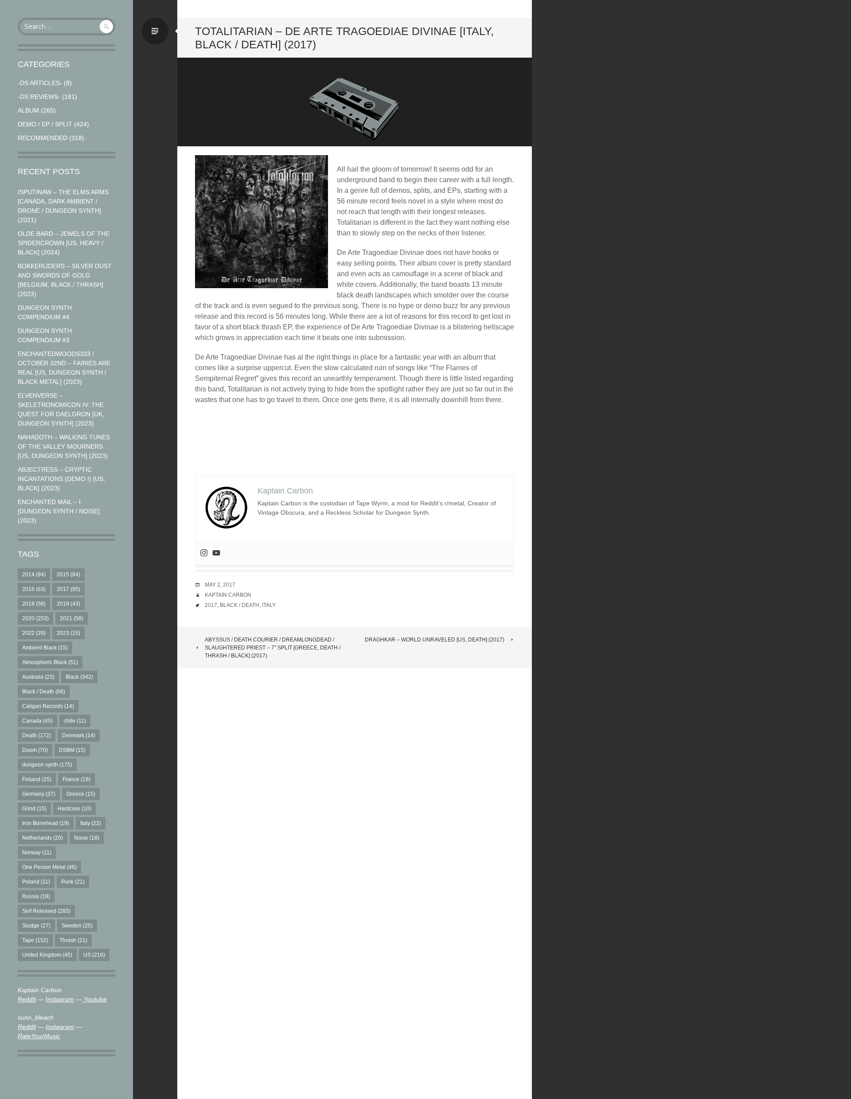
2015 (68, 574)
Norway (36, 852)
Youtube (94, 999)
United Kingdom (47, 955)
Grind (34, 809)
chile (75, 721)
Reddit (27, 999)
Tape (35, 940)
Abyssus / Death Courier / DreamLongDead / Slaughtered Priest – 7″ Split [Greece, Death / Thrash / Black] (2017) (272, 648)
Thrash (73, 940)
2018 (34, 604)
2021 (71, 618)
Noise (86, 838)
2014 (34, 574)
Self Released (46, 911)
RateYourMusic (39, 1036)
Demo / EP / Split (45, 124)
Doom (35, 750)
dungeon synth (47, 765)
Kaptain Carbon (228, 595)
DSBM (72, 750)
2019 (68, 604)
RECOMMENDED (42, 137)
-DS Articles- (40, 82)
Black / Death (43, 691)
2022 (34, 633)
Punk (73, 882)
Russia (36, 896)
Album (28, 110)
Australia (38, 677)
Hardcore (74, 809)
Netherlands (42, 838)
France (76, 779)
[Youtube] (216, 553)
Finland (36, 779)
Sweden (77, 926)
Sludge (36, 926)
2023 (68, 633)
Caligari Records (48, 706)
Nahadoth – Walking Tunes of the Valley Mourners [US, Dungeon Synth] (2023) (64, 446)
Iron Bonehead (45, 823)
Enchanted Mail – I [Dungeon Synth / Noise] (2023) (59, 511)
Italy (90, 823)
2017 (68, 589)
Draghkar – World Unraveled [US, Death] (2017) (434, 640)
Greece (80, 794)
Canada (37, 721)
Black (79, 677)
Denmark (78, 735)
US (94, 955)
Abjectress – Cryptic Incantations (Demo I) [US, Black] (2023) (61, 479)
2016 (34, 589)
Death (36, 735)
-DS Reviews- (39, 96)
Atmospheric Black (50, 662)
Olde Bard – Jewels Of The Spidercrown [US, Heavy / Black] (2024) (63, 243)
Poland (36, 882)
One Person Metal (49, 867)
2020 (35, 618)
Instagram (60, 999)
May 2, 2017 (220, 585)
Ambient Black (45, 648)
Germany (38, 794)
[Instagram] (204, 553)
